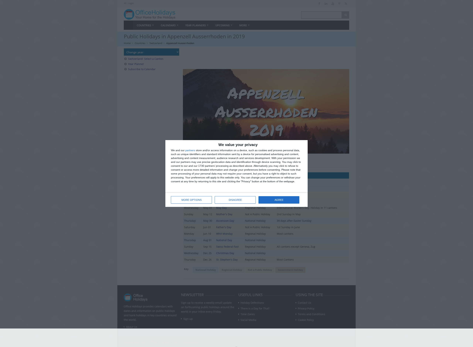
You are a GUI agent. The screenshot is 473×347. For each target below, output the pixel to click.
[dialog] (236, 173)
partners (190, 150)
